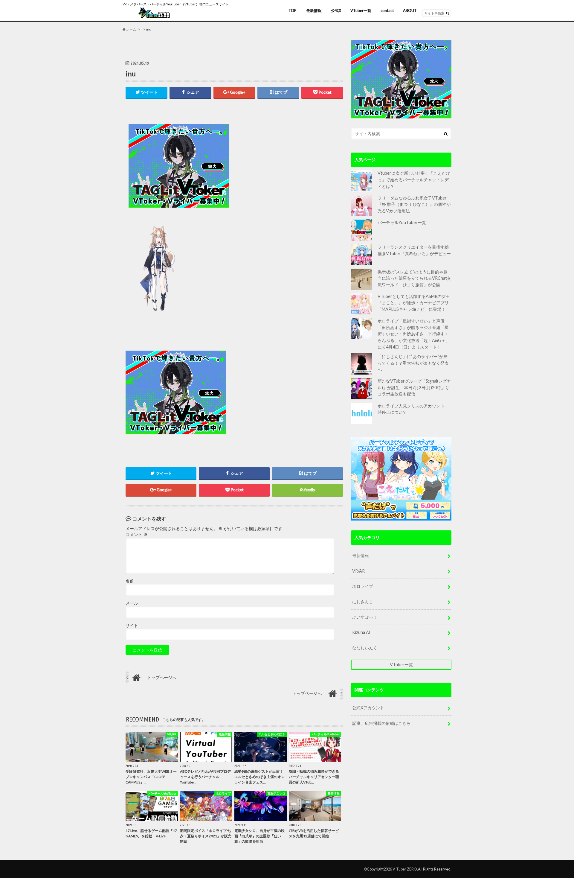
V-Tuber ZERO (405, 869)
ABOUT (410, 10)
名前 (130, 581)
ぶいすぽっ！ (364, 617)
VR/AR (358, 570)
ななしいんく (364, 647)
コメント (136, 534)
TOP (292, 10)
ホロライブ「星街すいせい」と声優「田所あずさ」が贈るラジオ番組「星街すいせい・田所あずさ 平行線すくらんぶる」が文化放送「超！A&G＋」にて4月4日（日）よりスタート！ (414, 333)
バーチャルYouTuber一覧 (402, 222)
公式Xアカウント (368, 707)
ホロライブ (362, 586)
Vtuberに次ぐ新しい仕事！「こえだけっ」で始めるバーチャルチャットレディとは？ (414, 179)
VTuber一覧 (360, 10)
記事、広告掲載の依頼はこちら (381, 723)
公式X (336, 10)
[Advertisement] (287, 166)
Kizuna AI (361, 632)
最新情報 (314, 10)
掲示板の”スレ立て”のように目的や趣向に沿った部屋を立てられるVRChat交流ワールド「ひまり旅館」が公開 (414, 278)
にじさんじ (362, 601)
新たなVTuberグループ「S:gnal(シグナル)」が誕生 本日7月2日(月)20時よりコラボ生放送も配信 (414, 387)
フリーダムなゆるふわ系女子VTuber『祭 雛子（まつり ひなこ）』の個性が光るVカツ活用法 (414, 204)
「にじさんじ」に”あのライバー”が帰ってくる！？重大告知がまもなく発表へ (413, 363)
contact (387, 10)
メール (132, 603)
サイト (132, 625)
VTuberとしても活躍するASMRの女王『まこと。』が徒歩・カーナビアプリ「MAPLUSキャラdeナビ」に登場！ (414, 303)
